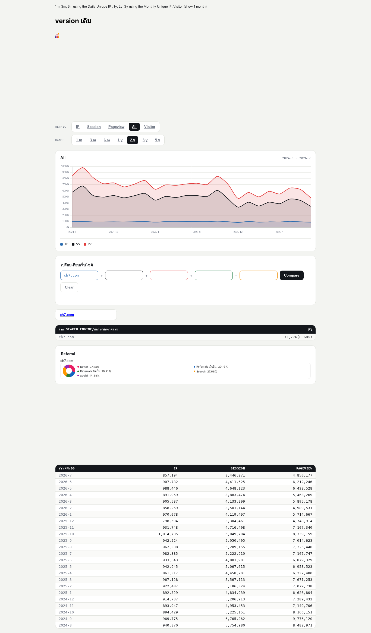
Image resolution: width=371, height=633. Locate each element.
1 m (79, 140)
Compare (291, 275)
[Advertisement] (185, 78)
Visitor (149, 127)
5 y (157, 140)
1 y (120, 140)
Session (94, 127)
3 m (93, 140)
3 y (145, 140)
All (134, 127)
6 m (107, 140)
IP (78, 127)
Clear (69, 287)
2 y (132, 140)
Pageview (116, 127)
